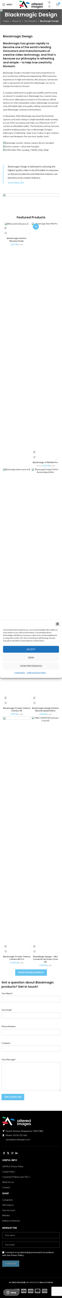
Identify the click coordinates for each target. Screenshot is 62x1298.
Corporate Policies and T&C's (16, 1177)
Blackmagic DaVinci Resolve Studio (16, 239)
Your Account (8, 1210)
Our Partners (30, 21)
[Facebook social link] (4, 1153)
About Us (16, 21)
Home (6, 21)
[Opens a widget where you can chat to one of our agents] (11, 1292)
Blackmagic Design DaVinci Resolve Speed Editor (45, 709)
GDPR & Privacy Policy (12, 1166)
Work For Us (8, 1182)
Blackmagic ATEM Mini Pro (45, 462)
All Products (8, 1205)
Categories (7, 1199)
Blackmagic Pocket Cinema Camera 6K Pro (16, 958)
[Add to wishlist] (5, 233)
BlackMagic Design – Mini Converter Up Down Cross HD (45, 959)
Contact (6, 1187)
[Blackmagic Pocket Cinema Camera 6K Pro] (16, 830)
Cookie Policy (19, 672)
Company (6, 1043)
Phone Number (9, 1026)
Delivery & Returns (11, 1220)
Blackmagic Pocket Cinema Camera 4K (16, 709)
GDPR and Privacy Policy (36, 672)
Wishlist (6, 1215)
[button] (57, 623)
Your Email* (7, 1010)
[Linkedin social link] (49, 11)
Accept (31, 649)
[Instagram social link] (49, 7)
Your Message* (9, 1059)
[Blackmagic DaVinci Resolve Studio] (16, 223)
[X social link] (49, 2)
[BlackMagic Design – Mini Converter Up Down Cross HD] (45, 830)
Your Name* (7, 993)
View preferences (31, 666)
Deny (31, 657)
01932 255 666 (20, 1135)
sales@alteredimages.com (18, 1139)
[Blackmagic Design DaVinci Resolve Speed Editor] (45, 581)
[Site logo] (31, 4)
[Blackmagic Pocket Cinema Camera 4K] (16, 581)
